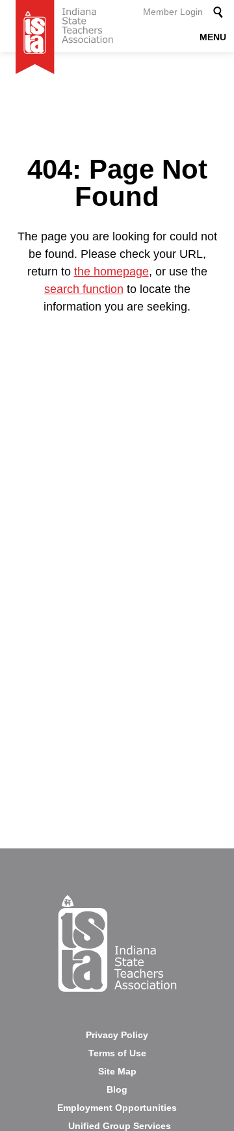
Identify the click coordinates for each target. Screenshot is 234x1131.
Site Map (117, 1071)
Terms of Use (117, 1053)
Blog (117, 1089)
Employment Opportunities (117, 1107)
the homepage (111, 271)
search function (84, 289)
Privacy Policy (117, 1035)
